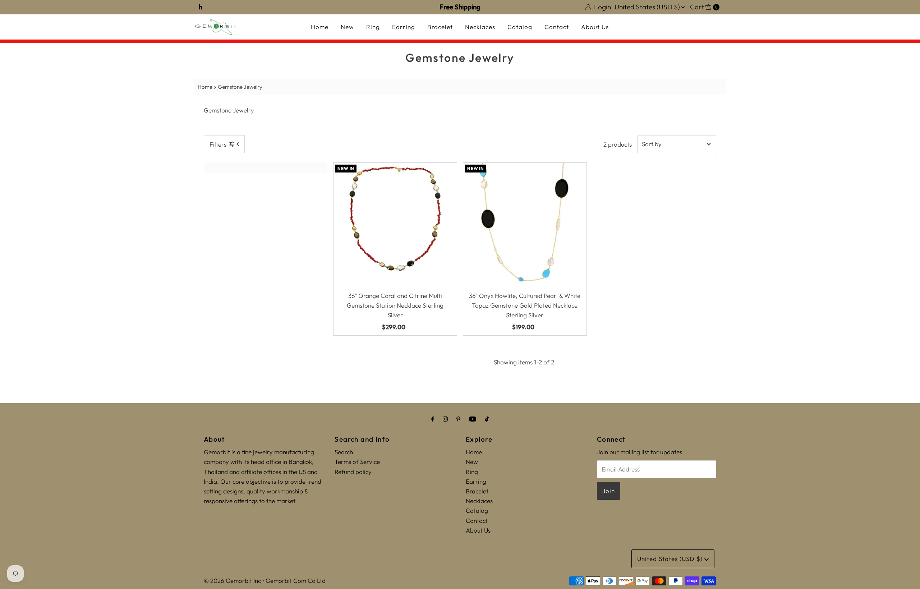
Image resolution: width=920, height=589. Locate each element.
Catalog (519, 27)
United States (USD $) (648, 7)
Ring (373, 27)
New (347, 27)
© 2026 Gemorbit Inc (232, 580)
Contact (556, 27)
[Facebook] (432, 419)
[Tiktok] (487, 419)
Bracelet (440, 27)
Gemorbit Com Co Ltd (296, 580)
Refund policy (353, 471)
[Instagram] (445, 419)
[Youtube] (472, 419)
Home (319, 27)
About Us (595, 27)
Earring (403, 27)
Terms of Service (357, 461)
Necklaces (480, 27)
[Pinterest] (458, 419)
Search (344, 452)
